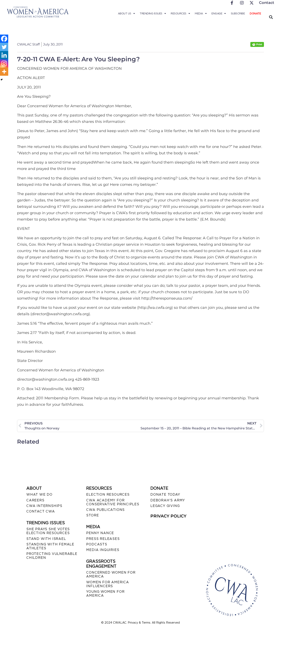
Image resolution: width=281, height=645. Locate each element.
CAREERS (35, 500)
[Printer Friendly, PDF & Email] (257, 46)
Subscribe (238, 13)
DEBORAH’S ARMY (167, 500)
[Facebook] (4, 39)
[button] (270, 17)
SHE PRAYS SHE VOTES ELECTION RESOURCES (48, 531)
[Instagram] (4, 63)
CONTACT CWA (40, 511)
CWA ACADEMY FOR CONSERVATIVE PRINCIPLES (112, 502)
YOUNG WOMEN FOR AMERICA (105, 593)
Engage (216, 13)
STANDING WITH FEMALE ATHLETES (50, 546)
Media (199, 13)
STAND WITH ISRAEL (46, 539)
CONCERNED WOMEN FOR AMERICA (110, 574)
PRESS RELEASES (103, 539)
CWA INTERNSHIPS (44, 506)
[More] (4, 71)
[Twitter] (4, 47)
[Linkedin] (4, 55)
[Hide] (1, 79)
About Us (124, 13)
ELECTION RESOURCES (107, 494)
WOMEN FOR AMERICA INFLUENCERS (107, 584)
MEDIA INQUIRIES (102, 550)
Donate (255, 13)
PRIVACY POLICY (168, 516)
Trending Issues (151, 13)
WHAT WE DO (39, 494)
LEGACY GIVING (165, 506)
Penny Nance (100, 533)
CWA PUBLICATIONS (105, 510)
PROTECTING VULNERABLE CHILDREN (51, 556)
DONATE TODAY (165, 494)
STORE (92, 515)
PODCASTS (96, 544)
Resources (178, 13)
